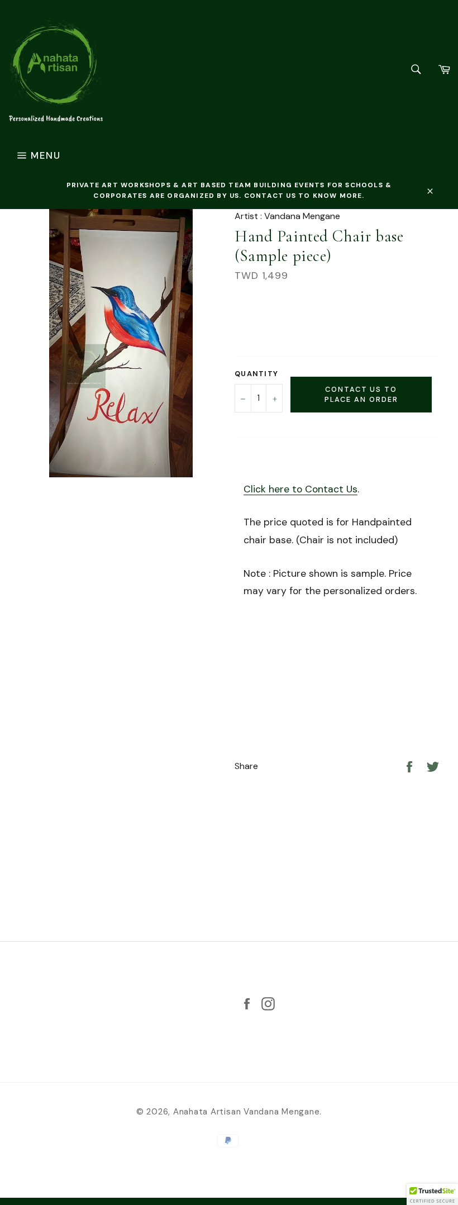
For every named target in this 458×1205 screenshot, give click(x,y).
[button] (432, 1194)
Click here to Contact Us (300, 489)
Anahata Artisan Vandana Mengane (246, 1111)
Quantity (256, 373)
